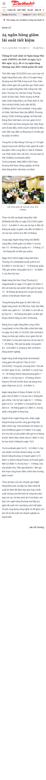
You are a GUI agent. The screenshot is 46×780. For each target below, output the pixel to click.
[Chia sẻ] (44, 777)
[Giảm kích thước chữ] (25, 777)
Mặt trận (21, 10)
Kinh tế (38, 10)
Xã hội (30, 10)
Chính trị (11, 10)
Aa (29, 777)
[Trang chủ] (4, 10)
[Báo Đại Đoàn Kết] (23, 3)
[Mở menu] (4, 3)
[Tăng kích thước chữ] (32, 777)
